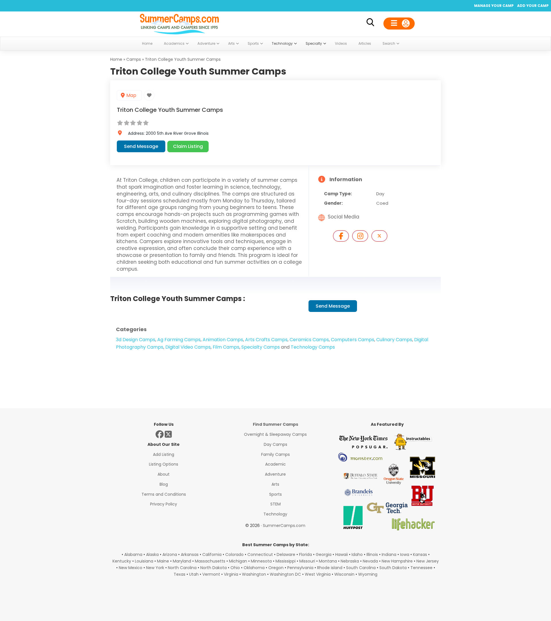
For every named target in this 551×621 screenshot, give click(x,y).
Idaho (357, 554)
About (164, 474)
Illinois (372, 554)
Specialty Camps (260, 347)
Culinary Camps (394, 339)
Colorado (234, 554)
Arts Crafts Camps (266, 339)
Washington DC (285, 574)
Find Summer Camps (275, 424)
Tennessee (421, 568)
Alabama (133, 554)
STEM (275, 504)
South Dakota (393, 568)
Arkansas (190, 554)
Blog (164, 484)
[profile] (399, 23)
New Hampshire (397, 561)
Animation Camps (223, 339)
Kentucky (121, 561)
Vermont (211, 574)
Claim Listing (188, 146)
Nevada (370, 561)
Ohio (235, 568)
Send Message (141, 146)
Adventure (275, 474)
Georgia (323, 554)
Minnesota (261, 561)
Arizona (169, 554)
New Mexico (130, 568)
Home (116, 59)
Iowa (404, 554)
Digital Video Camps (188, 347)
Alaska (152, 554)
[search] (370, 23)
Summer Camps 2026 (179, 22)
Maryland (182, 561)
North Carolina (182, 568)
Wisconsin (344, 574)
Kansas (420, 554)
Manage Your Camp (494, 5)
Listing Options (163, 464)
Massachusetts (210, 561)
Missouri (307, 561)
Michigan (238, 561)
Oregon (276, 568)
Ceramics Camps (309, 339)
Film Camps (226, 347)
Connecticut (260, 554)
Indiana (389, 554)
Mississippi (286, 561)
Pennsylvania (300, 568)
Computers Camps (352, 339)
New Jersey (427, 561)
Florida (305, 554)
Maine (163, 561)
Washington (254, 574)
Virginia (231, 574)
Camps (133, 59)
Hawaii (341, 554)
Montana (328, 561)
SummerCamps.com (284, 525)
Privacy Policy (163, 504)
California (212, 554)
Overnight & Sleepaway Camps (275, 434)
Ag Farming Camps (179, 339)
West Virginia (318, 574)
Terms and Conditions (163, 494)
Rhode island (329, 568)
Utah (194, 574)
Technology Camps (313, 347)
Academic (275, 464)
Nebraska (350, 561)
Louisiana (144, 561)
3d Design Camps (135, 339)
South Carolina (361, 568)
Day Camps (275, 444)
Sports (275, 494)
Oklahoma (254, 568)
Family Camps (275, 454)
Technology (275, 514)
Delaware (286, 554)
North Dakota (213, 568)
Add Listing (163, 454)
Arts (275, 484)
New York (155, 568)
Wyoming (367, 574)
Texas (179, 574)
